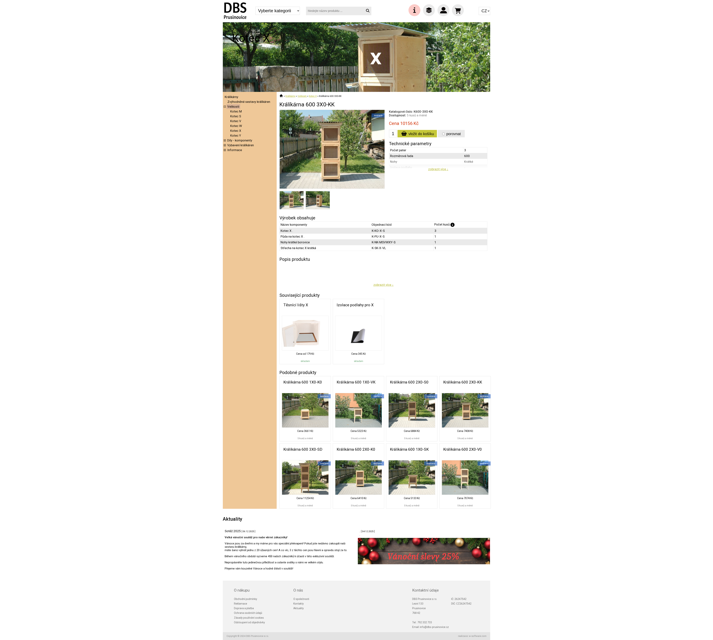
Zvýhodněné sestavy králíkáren (248, 102)
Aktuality (298, 608)
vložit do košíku (420, 134)
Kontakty (298, 603)
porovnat (453, 134)
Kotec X (235, 131)
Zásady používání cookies (249, 617)
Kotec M (236, 111)
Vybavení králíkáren (240, 145)
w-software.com (477, 636)
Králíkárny (231, 97)
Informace (234, 150)
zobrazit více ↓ (438, 169)
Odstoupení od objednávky (249, 622)
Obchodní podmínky (245, 598)
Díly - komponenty (239, 140)
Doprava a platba (244, 608)
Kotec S (235, 116)
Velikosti (233, 106)
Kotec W (236, 126)
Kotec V (235, 121)
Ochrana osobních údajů (248, 612)
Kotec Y (235, 135)
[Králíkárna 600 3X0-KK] (332, 188)
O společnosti (301, 598)
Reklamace (240, 603)
